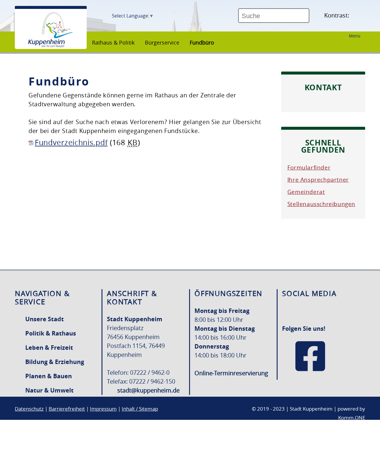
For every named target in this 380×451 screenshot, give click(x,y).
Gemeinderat (306, 192)
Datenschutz (29, 408)
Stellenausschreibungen (321, 204)
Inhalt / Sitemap (140, 408)
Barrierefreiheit (67, 408)
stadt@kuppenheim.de (148, 390)
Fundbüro (202, 42)
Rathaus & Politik (113, 42)
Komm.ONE (351, 417)
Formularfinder (308, 167)
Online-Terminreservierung (231, 373)
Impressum (103, 408)
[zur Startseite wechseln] (50, 46)
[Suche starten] (311, 18)
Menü (354, 36)
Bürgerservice (162, 42)
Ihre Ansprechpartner (318, 179)
